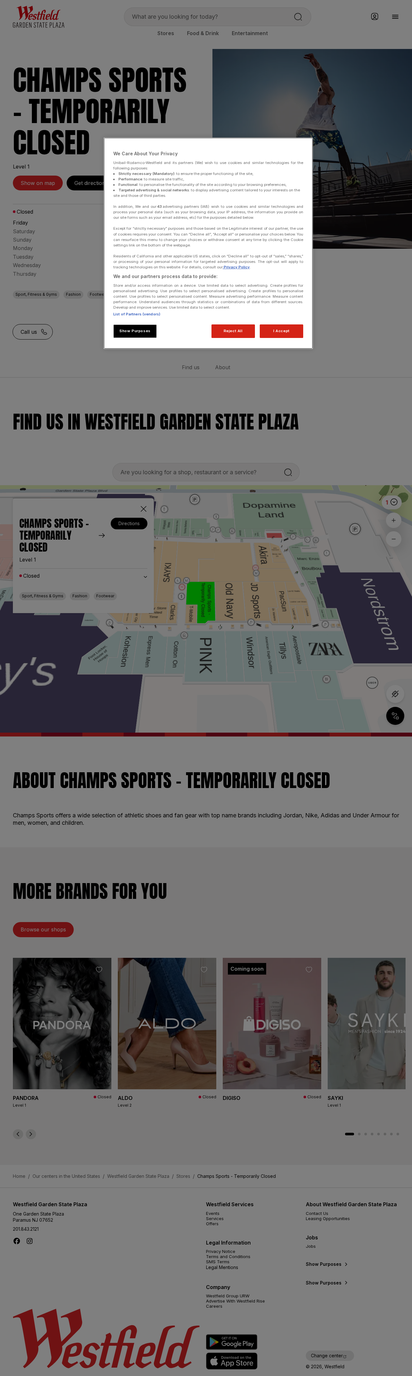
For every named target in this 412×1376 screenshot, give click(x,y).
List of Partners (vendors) (136, 314)
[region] (208, 243)
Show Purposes (134, 331)
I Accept (281, 331)
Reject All (233, 331)
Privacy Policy (236, 267)
